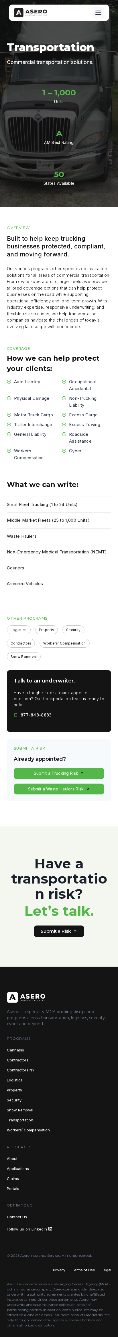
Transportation (20, 1120)
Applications (18, 1168)
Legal (106, 1270)
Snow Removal (20, 1110)
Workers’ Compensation (28, 1130)
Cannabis (15, 1050)
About (12, 1158)
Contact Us (17, 1216)
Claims (13, 1178)
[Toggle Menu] (98, 13)
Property (14, 1090)
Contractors (17, 1060)
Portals (13, 1188)
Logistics (15, 1080)
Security (14, 1100)
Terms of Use (83, 1270)
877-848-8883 (36, 714)
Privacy (59, 1270)
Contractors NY (21, 1070)
